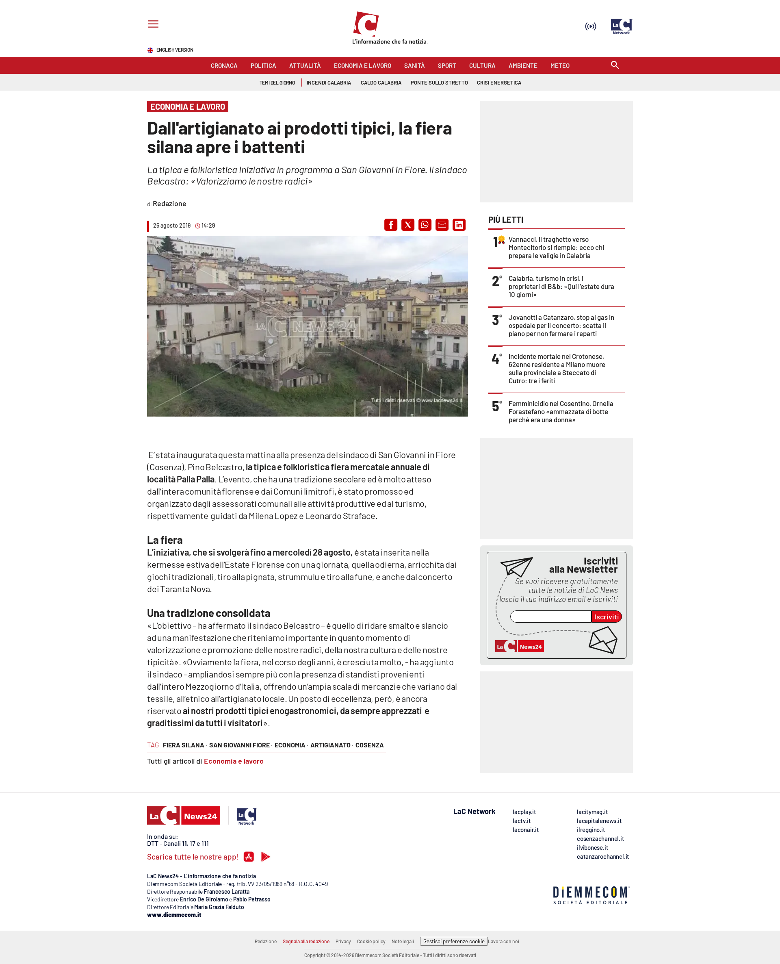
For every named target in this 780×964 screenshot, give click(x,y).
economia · (291, 745)
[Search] (615, 65)
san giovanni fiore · (241, 745)
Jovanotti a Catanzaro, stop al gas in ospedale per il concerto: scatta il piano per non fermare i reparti (561, 325)
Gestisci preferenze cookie (454, 941)
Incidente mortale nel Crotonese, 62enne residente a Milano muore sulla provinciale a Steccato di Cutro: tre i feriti (557, 368)
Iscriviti (606, 616)
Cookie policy (371, 941)
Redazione (266, 941)
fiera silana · (185, 745)
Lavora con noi (503, 941)
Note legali (403, 941)
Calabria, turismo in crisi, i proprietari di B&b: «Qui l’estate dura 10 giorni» (561, 286)
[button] (390, 225)
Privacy (343, 941)
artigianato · (331, 745)
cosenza (369, 745)
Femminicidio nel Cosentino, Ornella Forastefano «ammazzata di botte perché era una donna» (561, 411)
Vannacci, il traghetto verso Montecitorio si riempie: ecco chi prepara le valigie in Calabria (556, 247)
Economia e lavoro (234, 760)
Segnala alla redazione (306, 941)
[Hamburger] (151, 25)
